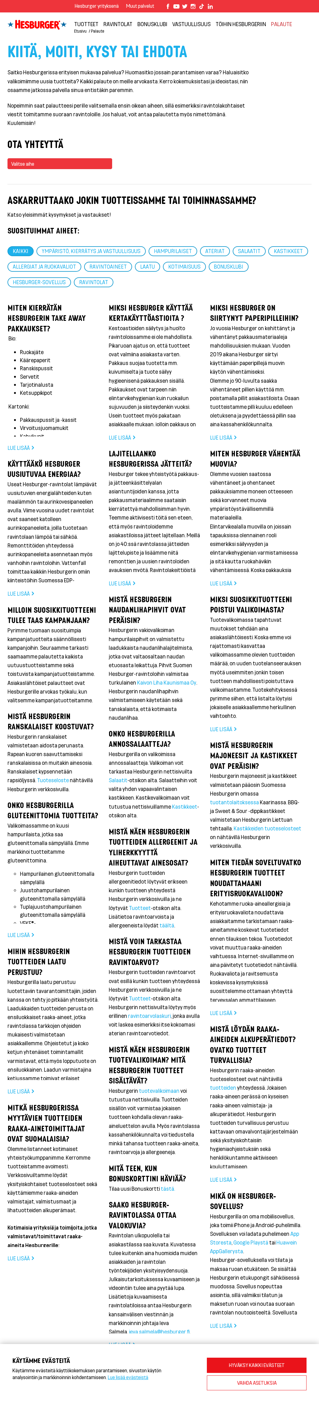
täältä (167, 925)
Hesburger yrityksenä (97, 6)
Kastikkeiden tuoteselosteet (267, 828)
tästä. (168, 1188)
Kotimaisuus (184, 266)
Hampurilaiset (173, 251)
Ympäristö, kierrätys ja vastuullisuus (91, 251)
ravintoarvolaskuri (149, 1015)
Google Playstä (250, 1242)
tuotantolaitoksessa (235, 802)
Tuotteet (140, 907)
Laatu (147, 266)
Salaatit (249, 251)
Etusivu (80, 31)
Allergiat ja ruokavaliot (44, 266)
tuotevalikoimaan (159, 1090)
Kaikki (20, 251)
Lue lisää (18, 448)
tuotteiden (223, 1087)
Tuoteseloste (53, 780)
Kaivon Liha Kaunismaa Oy (166, 682)
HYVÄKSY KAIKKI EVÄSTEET (257, 1365)
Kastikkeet (288, 251)
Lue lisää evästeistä (128, 1377)
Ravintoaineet (108, 266)
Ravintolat (93, 282)
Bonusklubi (228, 266)
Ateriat (215, 251)
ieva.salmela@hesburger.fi (159, 1331)
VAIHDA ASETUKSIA (257, 1383)
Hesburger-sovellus (39, 282)
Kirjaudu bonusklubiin (278, 19)
